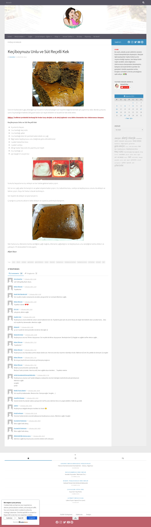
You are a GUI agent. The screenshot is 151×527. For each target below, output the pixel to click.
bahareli (12, 57)
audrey (16, 406)
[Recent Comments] (122, 458)
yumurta (133, 160)
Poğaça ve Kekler (14, 42)
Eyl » (131, 118)
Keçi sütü (52, 262)
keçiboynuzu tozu (82, 262)
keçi (116, 149)
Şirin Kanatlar (18, 279)
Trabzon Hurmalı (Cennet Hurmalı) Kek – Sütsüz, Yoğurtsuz (75, 466)
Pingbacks (32, 273)
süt (116, 157)
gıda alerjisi (30, 262)
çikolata (24, 262)
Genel (10, 36)
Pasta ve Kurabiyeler (71, 472)
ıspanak (128, 163)
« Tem (127, 118)
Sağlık (30, 36)
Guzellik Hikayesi (19, 398)
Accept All (32, 518)
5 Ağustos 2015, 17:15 (30, 350)
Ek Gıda (79, 36)
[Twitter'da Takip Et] (135, 42)
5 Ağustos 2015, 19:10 (32, 398)
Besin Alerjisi (76, 463)
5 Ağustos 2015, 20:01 (26, 406)
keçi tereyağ (127, 152)
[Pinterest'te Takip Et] (142, 42)
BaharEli (9, 3)
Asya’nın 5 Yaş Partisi (75, 492)
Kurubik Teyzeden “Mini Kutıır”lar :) (75, 474)
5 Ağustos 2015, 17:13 (30, 342)
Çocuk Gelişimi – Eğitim (42, 36)
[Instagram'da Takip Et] (132, 42)
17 (141, 109)
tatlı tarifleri (135, 157)
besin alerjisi (137, 141)
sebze (135, 154)
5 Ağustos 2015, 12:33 (35, 294)
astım (116, 141)
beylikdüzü (117, 143)
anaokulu (139, 138)
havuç (127, 146)
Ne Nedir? (96, 36)
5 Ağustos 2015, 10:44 (30, 279)
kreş (141, 152)
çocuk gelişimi (118, 163)
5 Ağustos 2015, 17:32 (43, 375)
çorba (124, 163)
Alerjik (18, 262)
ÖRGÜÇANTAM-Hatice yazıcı (22, 436)
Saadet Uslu (17, 317)
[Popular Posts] (28, 458)
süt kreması (91, 262)
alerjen (118, 138)
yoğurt (128, 160)
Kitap (56, 36)
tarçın (125, 157)
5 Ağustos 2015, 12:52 (26, 309)
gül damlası (132, 143)
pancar (127, 154)
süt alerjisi (120, 157)
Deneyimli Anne (18, 335)
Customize (9, 518)
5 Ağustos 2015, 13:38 (27, 327)
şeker (133, 163)
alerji (13, 262)
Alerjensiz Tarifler (66, 463)
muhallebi (122, 154)
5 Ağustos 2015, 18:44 (34, 391)
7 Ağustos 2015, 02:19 (39, 436)
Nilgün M (16, 327)
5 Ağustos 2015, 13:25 (29, 317)
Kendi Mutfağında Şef (20, 294)
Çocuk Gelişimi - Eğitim (73, 489)
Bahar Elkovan (18, 287)
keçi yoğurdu (135, 152)
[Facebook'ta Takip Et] (129, 42)
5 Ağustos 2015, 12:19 (30, 287)
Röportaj (88, 36)
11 (117, 109)
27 (125, 115)
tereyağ (140, 157)
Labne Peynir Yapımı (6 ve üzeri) (75, 500)
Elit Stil (16, 309)
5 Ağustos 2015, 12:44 (30, 302)
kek (139, 146)
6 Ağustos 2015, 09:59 (34, 421)
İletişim (88, 514)
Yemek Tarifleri (68, 36)
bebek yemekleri (128, 141)
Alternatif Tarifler (73, 498)
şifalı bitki (119, 165)
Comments (16, 273)
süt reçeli (98, 262)
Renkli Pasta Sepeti (20, 390)
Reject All (20, 518)
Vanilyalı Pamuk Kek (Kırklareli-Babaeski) (75, 483)
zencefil (139, 160)
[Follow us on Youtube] (139, 42)
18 (117, 112)
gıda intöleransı (39, 262)
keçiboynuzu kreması (70, 262)
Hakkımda (79, 514)
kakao (46, 262)
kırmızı (116, 154)
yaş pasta (117, 160)
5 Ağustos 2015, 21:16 (31, 413)
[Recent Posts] (75, 458)
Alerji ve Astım (19, 36)
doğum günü (124, 143)
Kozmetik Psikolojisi (20, 421)
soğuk (138, 154)
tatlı (104, 262)
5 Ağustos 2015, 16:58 (31, 335)
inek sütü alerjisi (133, 146)
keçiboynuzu (59, 262)
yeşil (125, 160)
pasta (131, 154)
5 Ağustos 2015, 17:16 (30, 365)
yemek (121, 160)
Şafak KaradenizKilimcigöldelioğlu (24, 375)
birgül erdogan (18, 413)
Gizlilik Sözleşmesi (66, 514)
